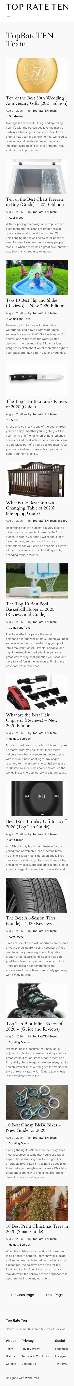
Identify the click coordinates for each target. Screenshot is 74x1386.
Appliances (16, 217)
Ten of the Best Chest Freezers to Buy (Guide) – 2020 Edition (35, 202)
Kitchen (14, 420)
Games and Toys (19, 318)
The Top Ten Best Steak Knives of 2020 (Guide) (36, 404)
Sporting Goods (19, 1042)
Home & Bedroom (20, 738)
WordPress (32, 1378)
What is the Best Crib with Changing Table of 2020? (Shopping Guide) (31, 508)
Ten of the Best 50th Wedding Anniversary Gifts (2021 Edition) (36, 101)
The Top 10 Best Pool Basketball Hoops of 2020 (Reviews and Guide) (30, 609)
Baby (64, 520)
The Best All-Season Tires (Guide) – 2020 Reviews (30, 921)
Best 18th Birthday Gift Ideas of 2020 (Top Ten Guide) (36, 824)
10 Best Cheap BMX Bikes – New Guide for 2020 (33, 1128)
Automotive (16, 936)
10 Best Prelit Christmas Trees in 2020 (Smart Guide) (37, 1229)
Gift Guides (16, 116)
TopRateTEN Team (45, 110)
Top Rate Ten (16, 1320)
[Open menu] (8, 16)
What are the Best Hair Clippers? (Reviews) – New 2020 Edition (32, 720)
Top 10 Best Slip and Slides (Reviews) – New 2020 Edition (35, 303)
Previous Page (20, 1295)
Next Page (57, 1295)
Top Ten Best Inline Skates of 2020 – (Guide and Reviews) (34, 1026)
